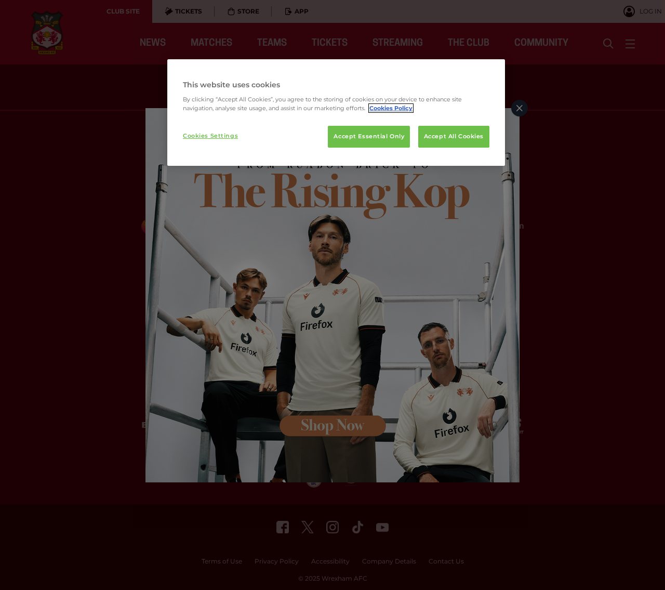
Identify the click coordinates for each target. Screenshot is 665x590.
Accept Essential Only (369, 136)
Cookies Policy (391, 108)
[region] (336, 112)
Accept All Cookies (454, 136)
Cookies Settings (210, 135)
